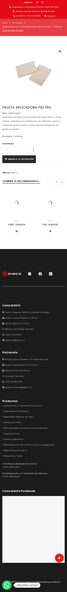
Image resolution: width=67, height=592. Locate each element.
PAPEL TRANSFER (16, 224)
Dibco (14, 172)
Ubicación (51, 16)
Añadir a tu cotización (21, 159)
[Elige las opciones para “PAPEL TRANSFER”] (17, 231)
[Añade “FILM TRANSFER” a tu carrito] (50, 231)
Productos (17, 22)
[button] (7, 585)
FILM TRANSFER (50, 224)
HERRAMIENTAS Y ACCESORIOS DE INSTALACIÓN (26, 26)
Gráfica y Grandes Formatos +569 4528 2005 (35, 11)
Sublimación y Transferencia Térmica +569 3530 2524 (35, 7)
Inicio (5, 22)
